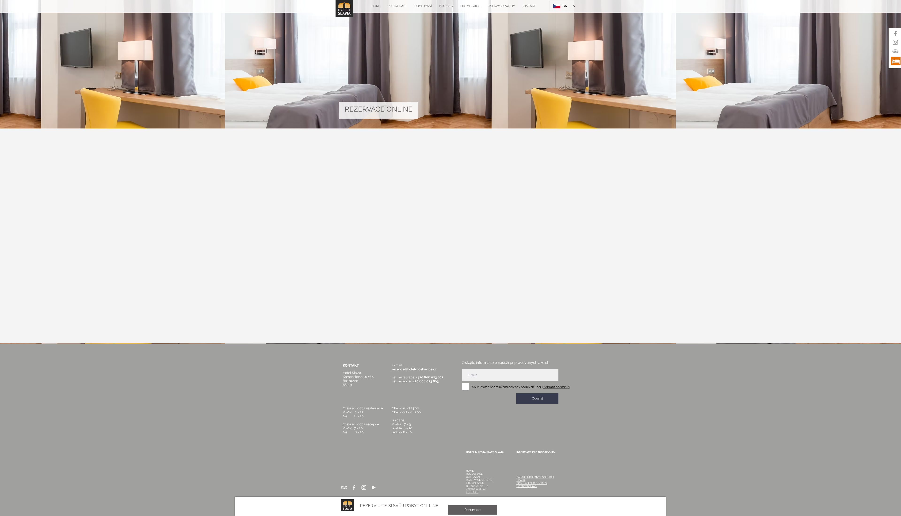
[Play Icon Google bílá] (373, 487)
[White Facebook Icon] (354, 487)
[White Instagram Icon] (364, 487)
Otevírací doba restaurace (363, 408)
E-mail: (398, 365)
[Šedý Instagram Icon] (895, 42)
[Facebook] (895, 33)
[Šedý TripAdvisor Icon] (895, 50)
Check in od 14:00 (405, 408)
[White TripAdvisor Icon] (344, 487)
